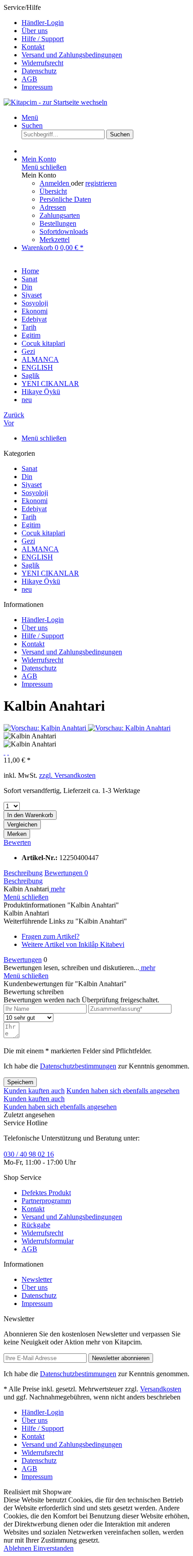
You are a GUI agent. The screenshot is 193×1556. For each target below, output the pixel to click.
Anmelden (55, 183)
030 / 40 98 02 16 (29, 1154)
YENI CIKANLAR (50, 573)
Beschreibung (23, 873)
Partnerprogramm (46, 1200)
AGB (29, 79)
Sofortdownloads (63, 231)
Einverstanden (53, 1548)
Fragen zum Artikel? (50, 936)
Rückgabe (36, 1225)
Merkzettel (54, 239)
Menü (30, 117)
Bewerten (17, 842)
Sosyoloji (35, 492)
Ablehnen (18, 1548)
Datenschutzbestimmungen (78, 1066)
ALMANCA (40, 549)
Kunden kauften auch (34, 1090)
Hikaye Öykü (41, 581)
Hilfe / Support (43, 38)
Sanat (29, 468)
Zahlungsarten (59, 215)
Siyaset (32, 484)
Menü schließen (44, 167)
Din (27, 476)
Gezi (28, 541)
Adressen (52, 207)
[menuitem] (105, 23)
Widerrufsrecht (42, 63)
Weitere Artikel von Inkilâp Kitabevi (73, 944)
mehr (57, 889)
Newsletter (37, 1279)
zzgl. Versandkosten (67, 775)
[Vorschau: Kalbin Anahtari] (46, 728)
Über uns (35, 30)
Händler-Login (43, 22)
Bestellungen (57, 223)
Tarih (29, 517)
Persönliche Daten (65, 199)
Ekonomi (35, 501)
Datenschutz (39, 71)
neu (27, 589)
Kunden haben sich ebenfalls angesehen (123, 1090)
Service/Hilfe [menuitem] (63, 47)
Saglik (30, 565)
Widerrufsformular (48, 1241)
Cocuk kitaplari (43, 533)
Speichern (20, 1082)
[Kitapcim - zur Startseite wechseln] (55, 102)
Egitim (31, 525)
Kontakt (33, 47)
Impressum (37, 87)
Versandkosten (160, 1389)
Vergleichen (22, 824)
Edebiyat (34, 509)
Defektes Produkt (46, 1192)
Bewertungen (66, 873)
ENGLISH (37, 557)
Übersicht (53, 191)
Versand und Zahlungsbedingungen (72, 55)
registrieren (101, 183)
